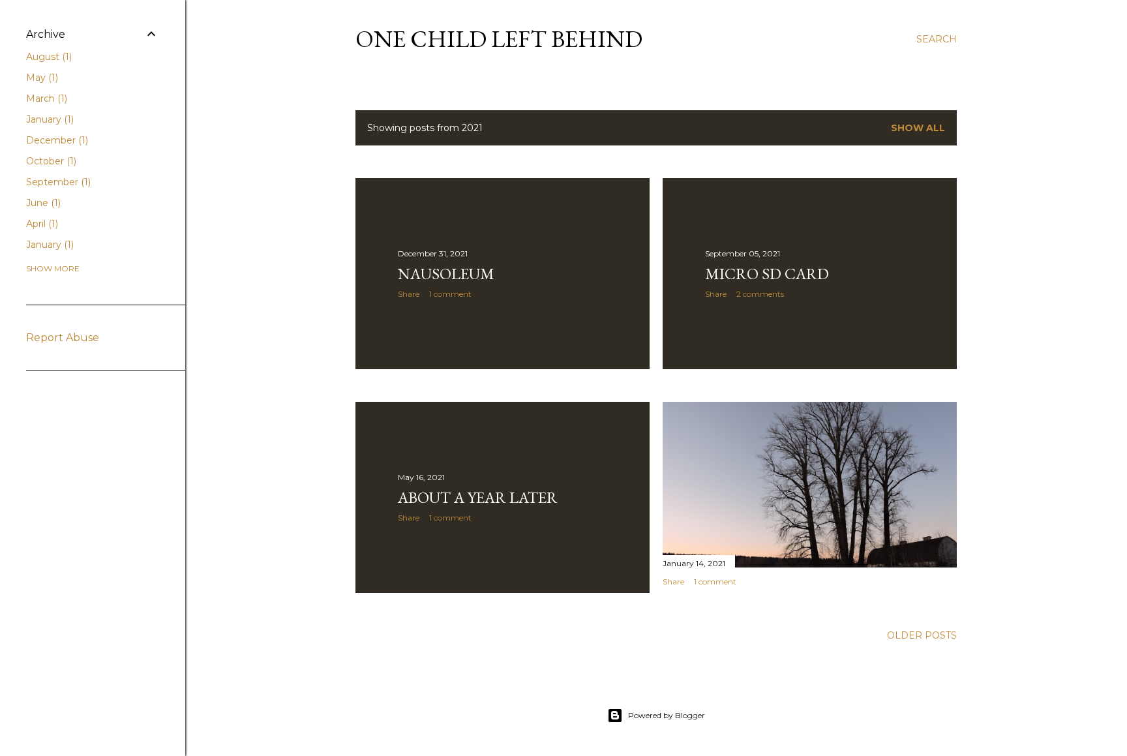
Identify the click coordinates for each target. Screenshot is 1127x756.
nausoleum (446, 274)
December (55, 140)
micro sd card (767, 274)
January (48, 119)
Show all (918, 128)
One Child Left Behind (498, 38)
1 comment (450, 294)
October (50, 161)
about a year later (478, 497)
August (47, 57)
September (57, 182)
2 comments (760, 294)
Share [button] (408, 294)
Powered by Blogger (666, 715)
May (40, 77)
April (40, 224)
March (45, 98)
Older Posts (922, 635)
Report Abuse (62, 337)
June (42, 203)
